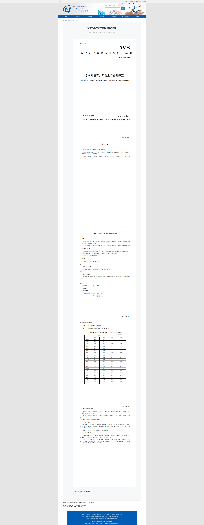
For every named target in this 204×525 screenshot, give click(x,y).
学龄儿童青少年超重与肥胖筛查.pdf (82, 491)
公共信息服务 (125, 16)
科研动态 (102, 16)
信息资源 (113, 16)
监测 (113, 6)
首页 (66, 16)
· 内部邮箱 (131, 1)
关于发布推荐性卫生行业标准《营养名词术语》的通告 (80, 502)
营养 (110, 6)
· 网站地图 (137, 1)
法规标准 (90, 16)
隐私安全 (120, 516)
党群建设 (78, 16)
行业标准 (76, 20)
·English (59, 1)
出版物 (137, 16)
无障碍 (126, 1)
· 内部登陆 (143, 1)
